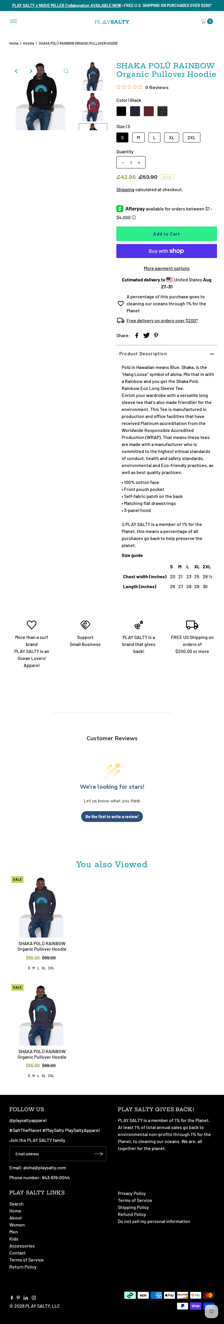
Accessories (22, 1245)
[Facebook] (12, 1298)
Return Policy (23, 1266)
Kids (13, 1238)
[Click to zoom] (66, 71)
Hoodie (28, 43)
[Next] (30, 71)
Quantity (125, 151)
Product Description (143, 353)
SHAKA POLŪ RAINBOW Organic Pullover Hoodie (42, 946)
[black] (121, 111)
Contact (17, 1252)
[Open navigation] (13, 21)
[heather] (162, 111)
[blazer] (135, 111)
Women (17, 1224)
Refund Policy (132, 1214)
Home (13, 43)
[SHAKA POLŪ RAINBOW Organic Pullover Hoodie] (42, 907)
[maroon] (149, 111)
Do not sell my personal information (154, 1221)
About (15, 1217)
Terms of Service (26, 1259)
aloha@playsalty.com (44, 1167)
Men (13, 1231)
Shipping (125, 189)
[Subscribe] (99, 1154)
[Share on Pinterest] (156, 334)
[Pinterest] (18, 1298)
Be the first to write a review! (112, 816)
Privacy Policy (132, 1193)
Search (16, 1203)
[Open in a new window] (136, 334)
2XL (192, 137)
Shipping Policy (133, 1207)
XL (171, 137)
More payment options (167, 268)
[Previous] (16, 71)
